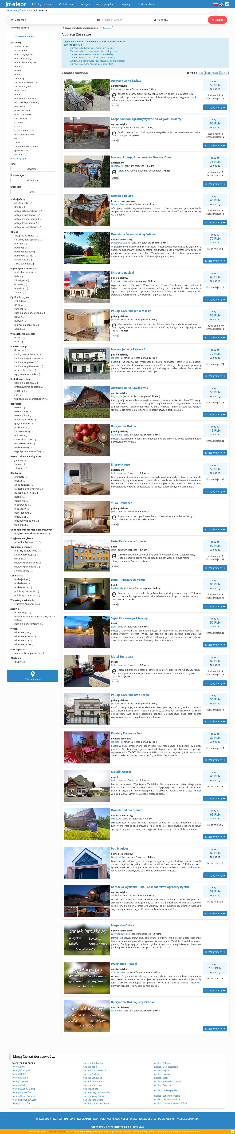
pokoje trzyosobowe (26, 222)
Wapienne (116, 434)
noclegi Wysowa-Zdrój (94, 1070)
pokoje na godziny (26, 382)
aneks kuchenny (24, 272)
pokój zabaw (22, 512)
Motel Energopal (122, 656)
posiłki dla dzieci (25, 370)
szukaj (219, 19)
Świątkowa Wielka (120, 242)
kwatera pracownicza (25, 82)
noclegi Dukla (19, 1073)
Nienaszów (117, 204)
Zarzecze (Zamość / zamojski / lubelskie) (91, 63)
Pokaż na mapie (32, 679)
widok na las (22, 640)
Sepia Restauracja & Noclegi (130, 618)
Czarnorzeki (117, 972)
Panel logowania (187, 1118)
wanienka (21, 524)
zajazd (17, 142)
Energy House (120, 464)
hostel (17, 70)
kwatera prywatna (24, 86)
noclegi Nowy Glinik (93, 1096)
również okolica (20, 27)
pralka (19, 337)
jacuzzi (20, 460)
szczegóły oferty (214, 107)
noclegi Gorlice (20, 1084)
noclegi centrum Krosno (167, 1095)
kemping (19, 78)
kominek (20, 308)
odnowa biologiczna (25, 98)
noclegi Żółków (162, 1063)
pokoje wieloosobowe (27, 226)
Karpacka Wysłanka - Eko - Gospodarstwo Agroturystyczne (150, 887)
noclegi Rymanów (21, 1092)
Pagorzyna (116, 396)
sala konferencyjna (26, 554)
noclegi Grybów (91, 1074)
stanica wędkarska (24, 130)
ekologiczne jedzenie (27, 354)
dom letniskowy (22, 58)
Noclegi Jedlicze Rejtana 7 (128, 349)
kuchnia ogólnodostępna (29, 312)
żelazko (20, 292)
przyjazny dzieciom (26, 520)
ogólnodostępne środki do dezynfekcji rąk (34, 618)
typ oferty (15, 42)
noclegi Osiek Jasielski (166, 1066)
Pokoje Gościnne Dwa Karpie (130, 695)
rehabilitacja (23, 259)
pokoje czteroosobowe (28, 210)
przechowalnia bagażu (28, 386)
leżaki (19, 316)
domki (19, 206)
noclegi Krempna (21, 1070)
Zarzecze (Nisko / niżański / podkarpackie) (92, 57)
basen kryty (22, 411)
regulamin (84, 1118)
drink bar (21, 350)
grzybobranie (23, 423)
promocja (15, 186)
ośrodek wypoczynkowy (26, 102)
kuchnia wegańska (26, 362)
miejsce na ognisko (26, 324)
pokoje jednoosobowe (27, 218)
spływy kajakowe (25, 439)
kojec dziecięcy (24, 484)
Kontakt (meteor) (64, 1118)
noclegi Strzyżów (21, 1103)
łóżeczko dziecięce (26, 492)
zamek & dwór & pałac (26, 146)
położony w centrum (27, 595)
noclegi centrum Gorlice (167, 1099)
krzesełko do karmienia (28, 488)
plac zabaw (22, 508)
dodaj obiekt (166, 1118)
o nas (133, 1118)
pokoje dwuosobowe (27, 214)
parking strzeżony (25, 251)
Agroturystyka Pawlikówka (129, 388)
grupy (19, 661)
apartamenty (23, 202)
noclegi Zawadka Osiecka (167, 1081)
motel (17, 94)
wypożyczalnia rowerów (28, 451)
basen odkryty (23, 415)
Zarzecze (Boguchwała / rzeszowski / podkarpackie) (97, 60)
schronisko (20, 122)
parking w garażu (25, 255)
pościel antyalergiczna (28, 541)
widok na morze (24, 644)
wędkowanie (22, 447)
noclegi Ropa (90, 1066)
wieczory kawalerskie (27, 562)
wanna (19, 341)
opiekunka (21, 500)
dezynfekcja (22, 612)
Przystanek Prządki (124, 964)
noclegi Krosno (20, 1077)
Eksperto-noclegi (122, 272)
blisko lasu (22, 583)
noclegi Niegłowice (93, 1099)
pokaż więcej (17, 158)
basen (19, 407)
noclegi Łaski (161, 1077)
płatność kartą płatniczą (29, 653)
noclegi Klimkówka (93, 1063)
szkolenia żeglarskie (27, 603)
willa (16, 138)
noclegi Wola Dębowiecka (96, 1103)
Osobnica (116, 895)
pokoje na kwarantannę (28, 623)
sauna (19, 464)
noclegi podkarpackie (165, 1090)
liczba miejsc (17, 175)
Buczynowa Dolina (123, 426)
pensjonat (19, 106)
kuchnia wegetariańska (28, 366)
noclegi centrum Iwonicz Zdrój (170, 1103)
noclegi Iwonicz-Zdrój (23, 1088)
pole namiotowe (22, 114)
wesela (20, 558)
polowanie (21, 435)
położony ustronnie (26, 591)
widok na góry (23, 632)
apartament (20, 50)
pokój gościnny (22, 110)
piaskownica (22, 504)
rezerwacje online (24, 36)
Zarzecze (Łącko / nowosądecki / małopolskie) (94, 51)
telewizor (21, 288)
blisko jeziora (23, 579)
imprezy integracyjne (27, 550)
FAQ (95, 1118)
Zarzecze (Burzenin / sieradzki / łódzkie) (91, 54)
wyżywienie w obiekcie (28, 374)
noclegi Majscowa (92, 1085)
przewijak (21, 516)
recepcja (20, 390)
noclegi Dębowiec (92, 1077)
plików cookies (57, 1131)
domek (18, 66)
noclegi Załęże (90, 1088)
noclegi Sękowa (20, 1081)
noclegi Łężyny (162, 1074)
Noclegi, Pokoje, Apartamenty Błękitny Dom (141, 157)
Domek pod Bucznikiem (127, 810)
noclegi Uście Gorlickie (24, 1096)
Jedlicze (115, 319)
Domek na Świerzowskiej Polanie (133, 234)
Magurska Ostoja (122, 925)
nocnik (19, 496)
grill (18, 304)
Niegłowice (117, 165)
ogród (19, 328)
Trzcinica (116, 127)
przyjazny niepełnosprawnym (32, 533)
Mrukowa (116, 818)
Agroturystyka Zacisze (126, 80)
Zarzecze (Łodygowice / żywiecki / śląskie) (92, 47)
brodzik (20, 480)
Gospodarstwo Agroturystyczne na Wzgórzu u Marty (146, 119)
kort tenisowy (23, 431)
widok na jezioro (25, 636)
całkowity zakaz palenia (28, 239)
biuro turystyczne (23, 54)
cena (13, 163)
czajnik (20, 300)
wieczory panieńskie (27, 566)
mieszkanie (20, 90)
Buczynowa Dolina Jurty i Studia (132, 1002)
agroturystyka (21, 46)
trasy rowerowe (24, 443)
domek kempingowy (25, 62)
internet (20, 243)
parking (20, 247)
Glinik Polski (117, 856)
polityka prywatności (114, 1118)
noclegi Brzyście (163, 1085)
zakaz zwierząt (24, 263)
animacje (21, 476)
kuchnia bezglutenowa (28, 358)
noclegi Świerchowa (93, 1081)
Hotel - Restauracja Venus (128, 580)
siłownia (20, 468)
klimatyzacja (22, 280)
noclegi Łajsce (161, 1070)
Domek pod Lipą (122, 196)
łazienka (20, 284)
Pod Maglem (119, 848)
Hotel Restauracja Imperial (129, 541)
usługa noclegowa (24, 134)
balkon (19, 276)
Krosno (115, 281)
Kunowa (115, 89)
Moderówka (117, 588)
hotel (17, 74)
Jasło (113, 473)
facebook (44, 1118)
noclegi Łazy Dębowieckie (96, 1092)
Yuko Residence (121, 503)
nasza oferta (147, 1118)
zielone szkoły (23, 570)
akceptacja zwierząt (26, 235)
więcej (115, 105)
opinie (224, 73)
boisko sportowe (25, 419)
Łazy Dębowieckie (120, 933)
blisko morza (23, 587)
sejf (18, 394)
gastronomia (21, 150)
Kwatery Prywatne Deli (126, 733)
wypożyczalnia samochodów (31, 398)
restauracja (20, 154)
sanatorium (20, 118)
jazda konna (22, 427)
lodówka (20, 320)
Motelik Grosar (121, 772)
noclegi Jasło (18, 1066)
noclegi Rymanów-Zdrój (24, 1099)
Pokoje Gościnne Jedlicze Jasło (131, 311)
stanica (18, 126)
